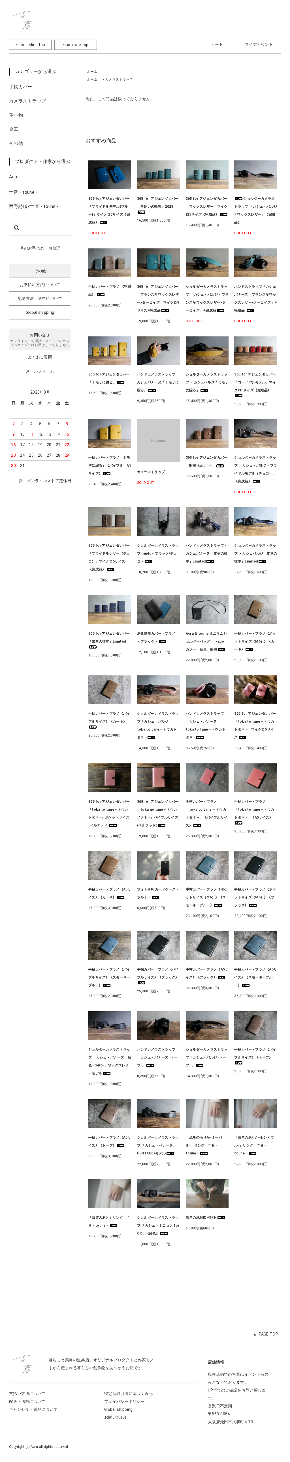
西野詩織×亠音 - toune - (34, 206)
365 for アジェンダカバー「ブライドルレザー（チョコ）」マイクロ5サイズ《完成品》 (109, 557)
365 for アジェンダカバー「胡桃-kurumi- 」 (206, 461)
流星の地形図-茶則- (201, 1218)
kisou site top (75, 44)
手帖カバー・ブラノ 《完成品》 (109, 291)
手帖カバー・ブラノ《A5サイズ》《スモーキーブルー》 (255, 977)
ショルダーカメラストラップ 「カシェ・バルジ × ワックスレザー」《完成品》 (255, 210)
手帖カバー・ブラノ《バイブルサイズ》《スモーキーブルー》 (109, 977)
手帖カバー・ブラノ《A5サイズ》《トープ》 (109, 1141)
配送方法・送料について (40, 298)
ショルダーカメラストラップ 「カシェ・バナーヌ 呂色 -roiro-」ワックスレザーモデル (109, 1061)
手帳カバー (20, 86)
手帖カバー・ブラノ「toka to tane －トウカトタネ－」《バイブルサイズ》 (207, 813)
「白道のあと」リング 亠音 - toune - (109, 1221)
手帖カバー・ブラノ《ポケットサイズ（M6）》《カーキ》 (255, 641)
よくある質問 (40, 357)
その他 (16, 143)
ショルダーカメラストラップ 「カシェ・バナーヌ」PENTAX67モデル (158, 1145)
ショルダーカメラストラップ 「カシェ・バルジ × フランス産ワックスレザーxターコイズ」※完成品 (207, 298)
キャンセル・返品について (33, 1409)
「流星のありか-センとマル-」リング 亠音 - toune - (254, 1145)
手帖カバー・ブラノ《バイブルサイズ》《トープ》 (255, 1053)
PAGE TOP (268, 1334)
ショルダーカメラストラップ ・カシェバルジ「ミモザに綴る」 (207, 382)
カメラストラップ (27, 101)
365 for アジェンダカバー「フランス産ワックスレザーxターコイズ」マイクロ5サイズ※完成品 (158, 298)
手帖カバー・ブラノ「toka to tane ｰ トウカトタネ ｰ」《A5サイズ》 (254, 809)
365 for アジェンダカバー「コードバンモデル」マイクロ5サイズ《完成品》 (255, 382)
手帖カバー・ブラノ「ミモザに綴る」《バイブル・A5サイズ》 (109, 465)
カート (217, 44)
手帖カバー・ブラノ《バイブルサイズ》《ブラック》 (158, 973)
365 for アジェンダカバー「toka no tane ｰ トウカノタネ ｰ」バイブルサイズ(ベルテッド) (158, 813)
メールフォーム (40, 371)
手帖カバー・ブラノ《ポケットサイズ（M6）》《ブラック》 (255, 897)
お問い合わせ (116, 1417)
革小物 (16, 115)
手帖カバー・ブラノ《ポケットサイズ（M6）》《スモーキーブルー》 (207, 897)
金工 (13, 129)
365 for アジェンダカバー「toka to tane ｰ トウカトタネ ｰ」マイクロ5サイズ (255, 725)
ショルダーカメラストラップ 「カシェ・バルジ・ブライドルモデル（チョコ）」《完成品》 (255, 469)
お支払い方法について (40, 284)
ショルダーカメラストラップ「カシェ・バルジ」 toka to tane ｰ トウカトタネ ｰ (158, 725)
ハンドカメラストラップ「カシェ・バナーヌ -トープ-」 (157, 1057)
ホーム (92, 72)
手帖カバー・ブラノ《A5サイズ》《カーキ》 (109, 893)
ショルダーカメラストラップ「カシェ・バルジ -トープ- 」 (207, 1057)
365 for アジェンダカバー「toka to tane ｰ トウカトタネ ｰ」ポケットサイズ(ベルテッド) (109, 813)
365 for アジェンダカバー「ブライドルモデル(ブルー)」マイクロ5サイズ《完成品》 (109, 210)
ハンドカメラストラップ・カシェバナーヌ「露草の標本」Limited (207, 553)
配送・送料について (27, 1401)
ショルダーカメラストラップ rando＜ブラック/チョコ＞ (158, 553)
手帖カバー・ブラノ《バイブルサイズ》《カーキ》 (109, 718)
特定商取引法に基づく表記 (128, 1393)
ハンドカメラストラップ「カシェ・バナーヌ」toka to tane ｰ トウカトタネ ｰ (206, 725)
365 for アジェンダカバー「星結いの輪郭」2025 (158, 203)
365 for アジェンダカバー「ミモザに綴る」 (109, 378)
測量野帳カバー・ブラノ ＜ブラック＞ (158, 637)
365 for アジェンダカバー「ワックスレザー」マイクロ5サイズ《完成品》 (207, 206)
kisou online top (30, 44)
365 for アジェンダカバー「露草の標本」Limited (109, 637)
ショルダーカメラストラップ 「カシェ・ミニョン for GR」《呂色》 (158, 1225)
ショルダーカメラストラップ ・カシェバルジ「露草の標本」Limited (255, 553)
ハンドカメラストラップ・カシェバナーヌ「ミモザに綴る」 (158, 382)
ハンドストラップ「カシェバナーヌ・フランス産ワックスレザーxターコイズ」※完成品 (255, 298)
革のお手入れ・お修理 (40, 248)
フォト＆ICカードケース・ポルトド (158, 893)
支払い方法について (27, 1393)
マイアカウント (259, 44)
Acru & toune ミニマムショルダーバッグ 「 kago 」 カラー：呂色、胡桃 (207, 641)
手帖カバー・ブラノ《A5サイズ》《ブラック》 (207, 973)
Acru (13, 176)
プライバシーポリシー (124, 1401)
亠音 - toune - (23, 192)
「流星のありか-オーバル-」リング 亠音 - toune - (204, 1145)
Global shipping (40, 312)
